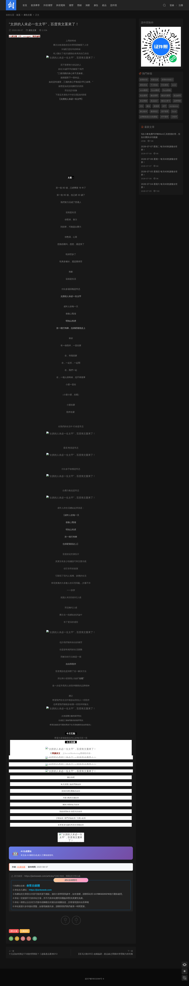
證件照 (113, 5)
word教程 (144, 90)
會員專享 (35, 5)
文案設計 (24, 931)
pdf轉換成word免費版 (148, 117)
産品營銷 (143, 101)
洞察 (87, 5)
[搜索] (164, 5)
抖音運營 (48, 5)
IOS (141, 106)
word (174, 85)
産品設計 (154, 101)
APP (164, 106)
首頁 (25, 5)
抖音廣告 (164, 85)
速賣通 (156, 106)
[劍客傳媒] (11, 5)
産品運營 (143, 95)
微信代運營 (165, 95)
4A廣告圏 (21, 867)
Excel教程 (155, 90)
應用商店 (154, 111)
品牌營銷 (177, 101)
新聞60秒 (144, 79)
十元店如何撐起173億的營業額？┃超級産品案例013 (33, 954)
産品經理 (177, 95)
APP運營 (164, 117)
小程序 (174, 117)
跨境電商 (60, 5)
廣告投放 (143, 85)
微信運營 (154, 95)
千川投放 (154, 85)
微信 (148, 106)
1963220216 (103, 894)
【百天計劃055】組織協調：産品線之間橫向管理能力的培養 (105, 954)
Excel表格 (167, 90)
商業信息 (154, 79)
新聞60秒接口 (167, 79)
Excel (174, 111)
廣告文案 (32, 30)
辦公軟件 (143, 111)
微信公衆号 (165, 101)
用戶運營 (164, 111)
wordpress (174, 106)
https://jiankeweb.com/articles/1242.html (44, 876)
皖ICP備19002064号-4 (94, 979)
